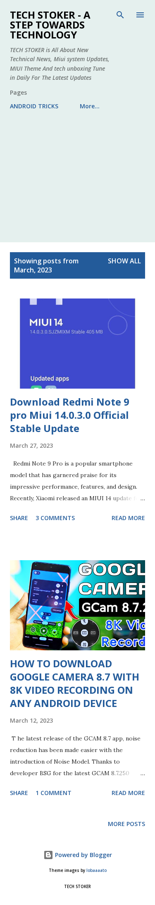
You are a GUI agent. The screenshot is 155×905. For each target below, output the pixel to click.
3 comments (55, 518)
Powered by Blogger (82, 855)
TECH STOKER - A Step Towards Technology (50, 24)
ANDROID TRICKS (34, 106)
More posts (126, 824)
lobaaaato (96, 870)
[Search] (120, 15)
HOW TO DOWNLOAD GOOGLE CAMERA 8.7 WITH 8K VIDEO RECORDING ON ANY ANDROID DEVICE (74, 683)
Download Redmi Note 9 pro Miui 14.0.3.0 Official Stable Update (69, 415)
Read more (128, 518)
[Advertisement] (77, 172)
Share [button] (19, 518)
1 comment (54, 793)
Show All (124, 260)
